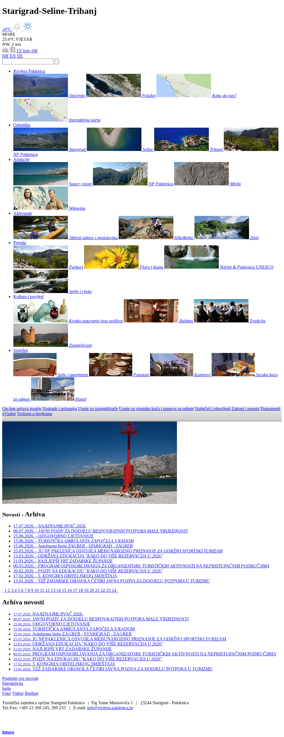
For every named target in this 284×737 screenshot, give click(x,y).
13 (53, 590)
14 (59, 590)
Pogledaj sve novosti (20, 678)
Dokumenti (270, 408)
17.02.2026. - (65, 576)
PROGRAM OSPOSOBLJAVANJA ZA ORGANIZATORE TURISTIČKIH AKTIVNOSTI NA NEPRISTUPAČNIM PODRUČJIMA (144, 654)
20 (92, 590)
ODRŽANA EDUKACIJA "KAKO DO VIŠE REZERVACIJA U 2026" (88, 644)
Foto (6, 693)
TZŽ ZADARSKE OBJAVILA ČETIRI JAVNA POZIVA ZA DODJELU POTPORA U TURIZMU (113, 669)
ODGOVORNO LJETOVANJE (51, 624)
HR (34, 51)
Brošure (32, 693)
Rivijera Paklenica (29, 71)
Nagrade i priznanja (59, 408)
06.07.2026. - (100, 531)
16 (70, 590)
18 (81, 590)
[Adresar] (12, 51)
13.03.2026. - (88, 556)
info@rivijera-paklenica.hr (110, 707)
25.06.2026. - (53, 536)
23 (109, 590)
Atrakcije (21, 159)
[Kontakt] (5, 51)
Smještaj (20, 350)
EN (13, 56)
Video (17, 693)
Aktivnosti (22, 213)
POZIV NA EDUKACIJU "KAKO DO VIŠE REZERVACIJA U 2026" (87, 659)
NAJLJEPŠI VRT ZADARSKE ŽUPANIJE (62, 649)
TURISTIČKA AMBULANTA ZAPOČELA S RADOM (74, 629)
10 (37, 590)
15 (64, 590)
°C (7, 29)
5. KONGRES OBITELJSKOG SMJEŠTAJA (64, 664)
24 (114, 590)
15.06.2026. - (73, 541)
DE (20, 56)
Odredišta (21, 125)
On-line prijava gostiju (21, 408)
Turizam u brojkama (34, 413)
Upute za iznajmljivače (98, 408)
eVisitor (9, 413)
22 (103, 590)
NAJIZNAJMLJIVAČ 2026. (48, 614)
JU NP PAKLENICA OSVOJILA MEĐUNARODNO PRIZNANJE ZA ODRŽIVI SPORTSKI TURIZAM (119, 639)
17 (75, 590)
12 (48, 590)
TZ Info (23, 51)
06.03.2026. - (141, 566)
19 (87, 590)
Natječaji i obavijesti (212, 408)
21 (98, 590)
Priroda (19, 242)
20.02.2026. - (88, 571)
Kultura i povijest (28, 296)
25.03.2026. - (117, 551)
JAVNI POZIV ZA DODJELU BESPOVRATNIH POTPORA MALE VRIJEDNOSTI (101, 619)
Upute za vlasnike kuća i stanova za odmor (156, 408)
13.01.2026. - (111, 581)
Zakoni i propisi (245, 408)
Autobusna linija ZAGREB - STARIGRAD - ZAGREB (72, 634)
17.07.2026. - (49, 526)
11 (42, 590)
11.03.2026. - (63, 561)
